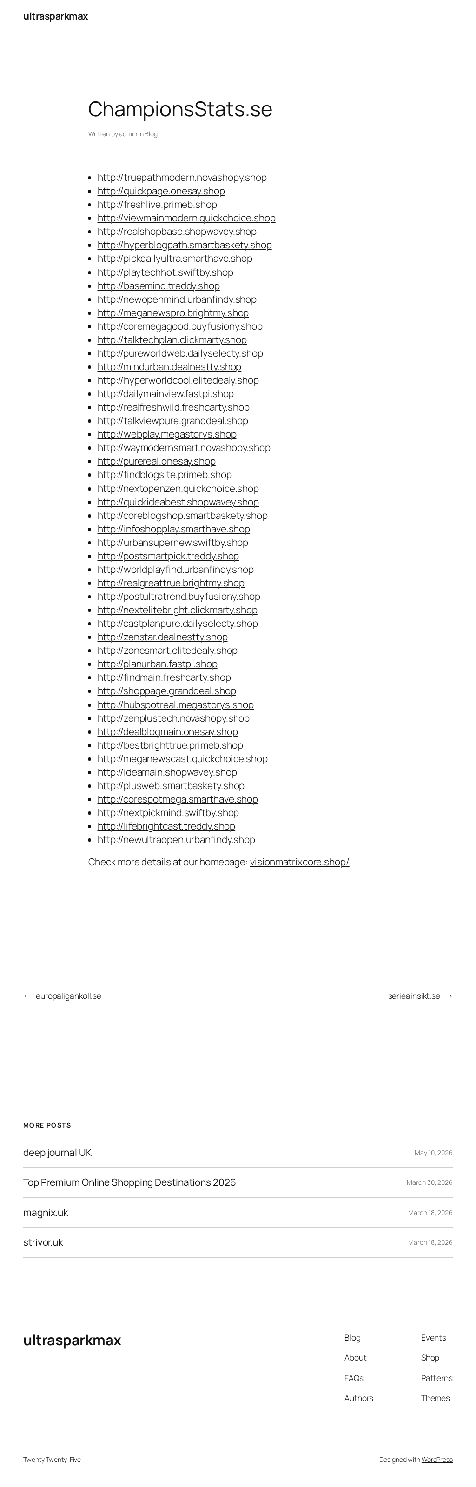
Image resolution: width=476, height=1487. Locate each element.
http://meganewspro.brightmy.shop (173, 312)
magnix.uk (45, 1212)
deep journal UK (57, 1152)
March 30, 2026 (430, 1182)
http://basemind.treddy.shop (159, 285)
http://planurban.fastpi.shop (158, 663)
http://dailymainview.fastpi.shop (166, 393)
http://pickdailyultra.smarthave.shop (175, 258)
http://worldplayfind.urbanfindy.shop (176, 569)
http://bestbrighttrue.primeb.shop (171, 744)
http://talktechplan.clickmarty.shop (172, 339)
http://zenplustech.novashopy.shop (174, 717)
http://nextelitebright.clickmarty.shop (178, 609)
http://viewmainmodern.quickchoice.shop (187, 217)
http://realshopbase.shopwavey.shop (177, 231)
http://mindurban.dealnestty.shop (170, 366)
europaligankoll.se (68, 995)
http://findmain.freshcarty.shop (164, 677)
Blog (151, 133)
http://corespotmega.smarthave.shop (178, 798)
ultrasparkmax (55, 15)
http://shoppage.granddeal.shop (167, 690)
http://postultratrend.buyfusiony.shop (179, 596)
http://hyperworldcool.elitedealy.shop (178, 379)
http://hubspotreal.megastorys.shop (176, 704)
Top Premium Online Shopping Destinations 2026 (129, 1182)
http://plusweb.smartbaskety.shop (171, 785)
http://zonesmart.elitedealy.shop (168, 650)
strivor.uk (43, 1242)
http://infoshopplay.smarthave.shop (174, 528)
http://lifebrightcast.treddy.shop (167, 825)
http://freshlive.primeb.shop (157, 204)
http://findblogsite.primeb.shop (165, 474)
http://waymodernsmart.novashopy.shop (184, 447)
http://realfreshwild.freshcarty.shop (174, 406)
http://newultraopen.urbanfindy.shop (177, 839)
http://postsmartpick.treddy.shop (168, 555)
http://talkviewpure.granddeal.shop (173, 420)
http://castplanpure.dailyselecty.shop (178, 623)
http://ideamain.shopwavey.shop (167, 771)
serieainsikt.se (414, 995)
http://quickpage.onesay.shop (161, 190)
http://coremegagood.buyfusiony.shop (180, 325)
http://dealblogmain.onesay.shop (168, 731)
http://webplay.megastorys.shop (167, 433)
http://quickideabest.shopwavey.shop (178, 501)
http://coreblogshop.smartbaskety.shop (183, 515)
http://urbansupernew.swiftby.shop (173, 542)
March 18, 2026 (430, 1212)
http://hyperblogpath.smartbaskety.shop (185, 244)
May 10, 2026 (434, 1152)
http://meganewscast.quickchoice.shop (183, 758)
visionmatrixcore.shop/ (300, 861)
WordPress (437, 1459)
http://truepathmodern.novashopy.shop (182, 177)
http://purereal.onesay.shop (157, 460)
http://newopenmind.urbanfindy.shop (177, 298)
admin (128, 133)
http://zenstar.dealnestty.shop (163, 636)
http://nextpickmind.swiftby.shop (168, 812)
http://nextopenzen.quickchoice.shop (178, 488)
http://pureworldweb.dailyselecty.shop (180, 352)
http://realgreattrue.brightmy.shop (171, 582)
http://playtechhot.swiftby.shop (165, 272)
